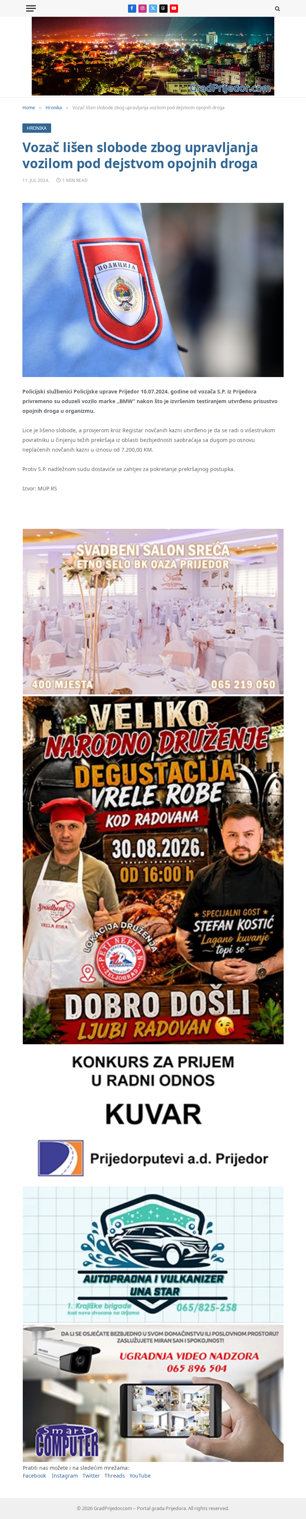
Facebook (34, 1475)
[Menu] (31, 8)
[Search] (277, 8)
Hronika (37, 128)
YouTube (140, 1475)
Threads (114, 1475)
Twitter (91, 1475)
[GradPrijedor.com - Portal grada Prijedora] (153, 93)
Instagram (65, 1475)
